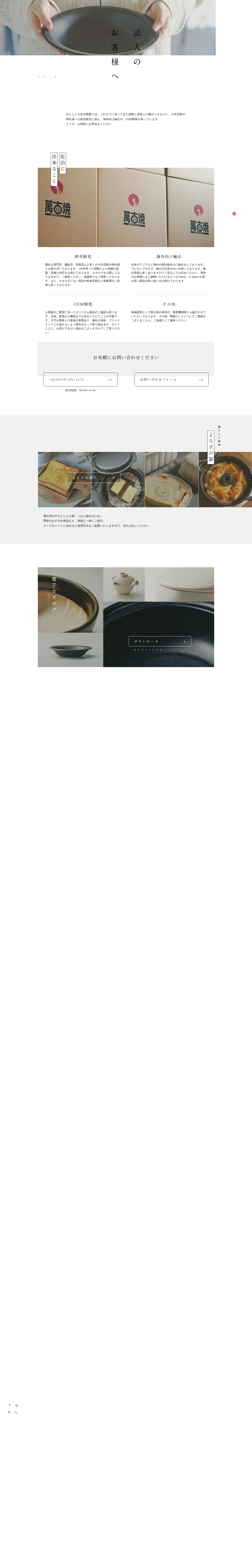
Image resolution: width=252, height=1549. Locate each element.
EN (240, 1327)
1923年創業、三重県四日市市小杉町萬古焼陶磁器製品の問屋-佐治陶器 (238, 201)
